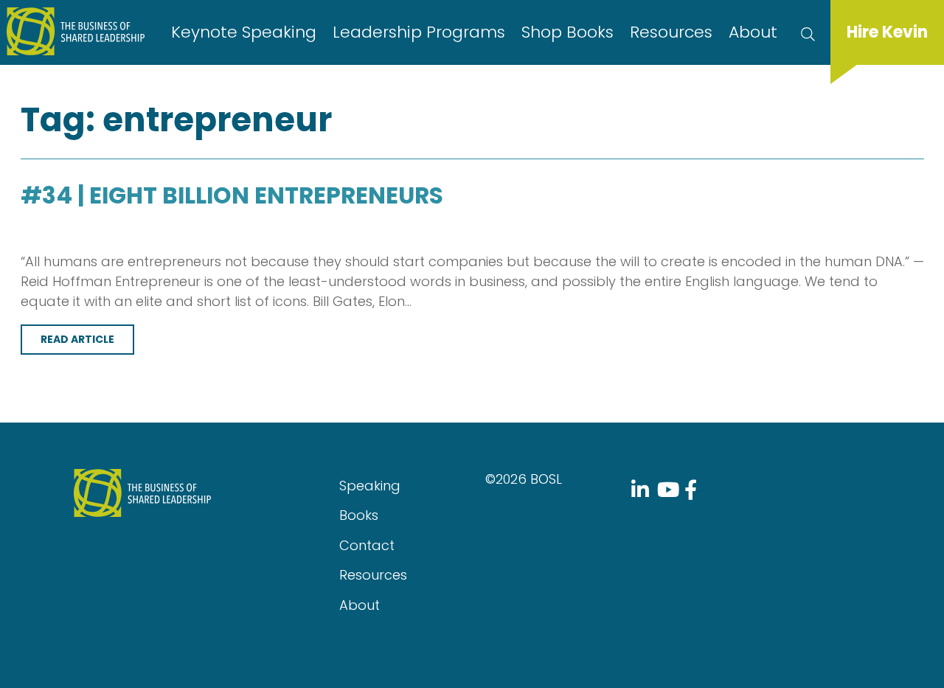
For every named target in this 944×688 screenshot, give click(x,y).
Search (808, 32)
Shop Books (567, 32)
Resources (671, 32)
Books (358, 515)
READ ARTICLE (77, 339)
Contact (367, 545)
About (753, 32)
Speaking (369, 485)
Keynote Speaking (243, 32)
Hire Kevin (887, 32)
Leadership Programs (419, 32)
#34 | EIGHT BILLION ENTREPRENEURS (232, 195)
